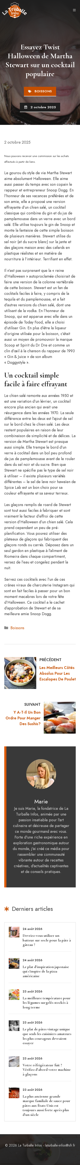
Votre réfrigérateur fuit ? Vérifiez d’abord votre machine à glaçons (47, 1070)
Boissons (17, 628)
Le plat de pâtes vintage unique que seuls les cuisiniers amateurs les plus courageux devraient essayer (47, 1036)
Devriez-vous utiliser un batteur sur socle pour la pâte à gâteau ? (47, 940)
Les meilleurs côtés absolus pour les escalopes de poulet (57, 673)
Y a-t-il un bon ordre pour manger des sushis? (23, 718)
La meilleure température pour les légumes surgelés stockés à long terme (47, 1003)
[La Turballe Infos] (14, 10)
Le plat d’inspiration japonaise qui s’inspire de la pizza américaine (46, 971)
